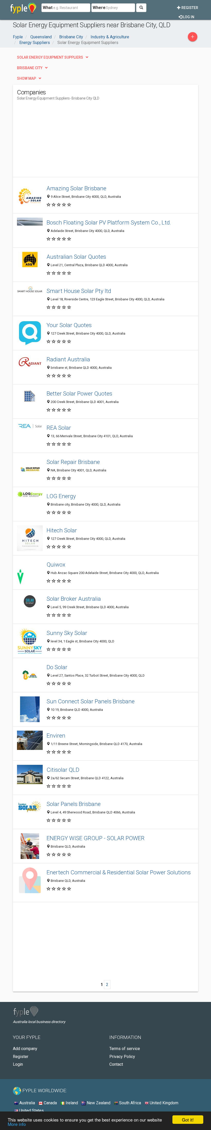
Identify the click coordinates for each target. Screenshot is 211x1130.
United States (31, 1110)
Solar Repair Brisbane (73, 462)
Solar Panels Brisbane (74, 804)
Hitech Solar (62, 530)
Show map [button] (26, 78)
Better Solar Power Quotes (79, 393)
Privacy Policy (122, 1056)
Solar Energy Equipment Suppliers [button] (50, 57)
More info (17, 1124)
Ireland (71, 1102)
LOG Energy (61, 496)
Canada (50, 1102)
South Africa (129, 1102)
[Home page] (23, 7)
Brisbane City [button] (29, 68)
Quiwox (56, 564)
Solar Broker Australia (74, 598)
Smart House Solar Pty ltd (79, 291)
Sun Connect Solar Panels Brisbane (91, 701)
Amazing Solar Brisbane (76, 188)
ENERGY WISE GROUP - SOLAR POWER (96, 838)
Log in (188, 17)
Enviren (56, 735)
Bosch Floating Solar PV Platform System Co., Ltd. (109, 222)
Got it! (188, 1119)
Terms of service (124, 1048)
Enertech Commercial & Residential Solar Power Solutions (119, 872)
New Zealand (98, 1102)
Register (189, 8)
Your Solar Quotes (69, 325)
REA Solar (59, 427)
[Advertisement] (60, 141)
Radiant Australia (68, 359)
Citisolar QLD (63, 769)
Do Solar (57, 667)
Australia (26, 1102)
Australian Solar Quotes (76, 256)
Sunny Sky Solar (67, 633)
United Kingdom (163, 1102)
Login (18, 1064)
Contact (116, 1064)
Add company (25, 1048)
